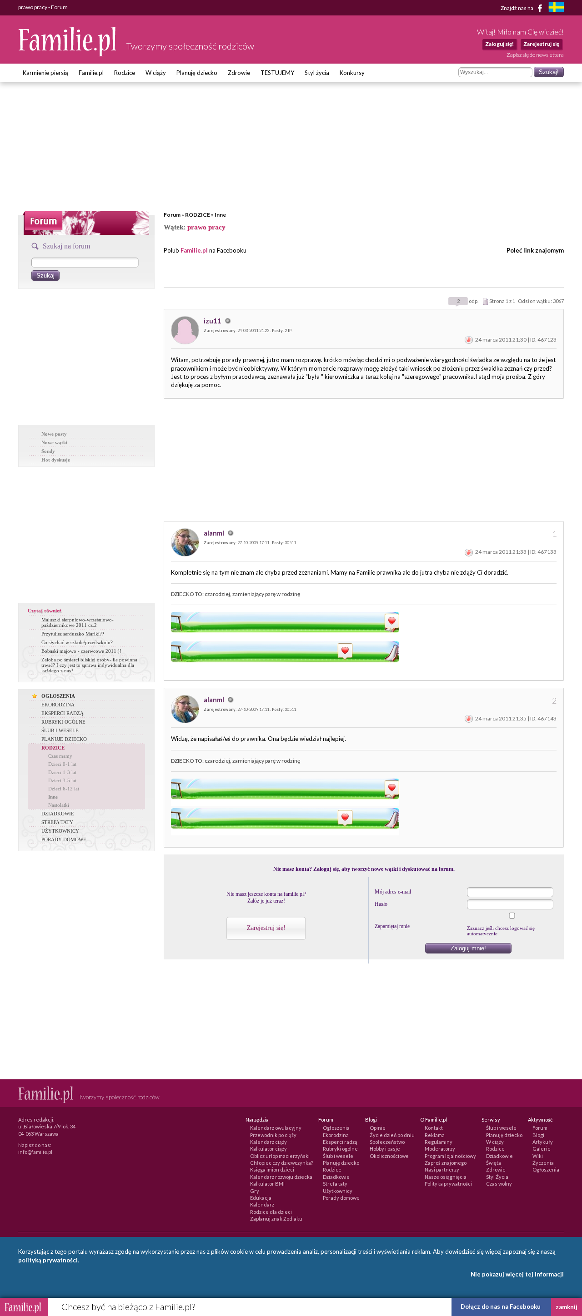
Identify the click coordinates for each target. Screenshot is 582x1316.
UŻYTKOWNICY (60, 831)
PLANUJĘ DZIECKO (64, 739)
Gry (254, 1191)
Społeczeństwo (387, 1142)
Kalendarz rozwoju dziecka (281, 1177)
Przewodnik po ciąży (273, 1135)
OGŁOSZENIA (58, 696)
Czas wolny (499, 1184)
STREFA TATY (57, 822)
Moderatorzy (440, 1149)
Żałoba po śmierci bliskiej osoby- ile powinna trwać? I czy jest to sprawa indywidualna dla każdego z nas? (89, 665)
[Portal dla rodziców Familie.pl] (67, 54)
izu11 (213, 321)
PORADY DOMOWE (63, 839)
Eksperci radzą (340, 1142)
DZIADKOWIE (57, 813)
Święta (493, 1163)
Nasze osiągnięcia (446, 1177)
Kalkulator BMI (267, 1184)
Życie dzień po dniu (392, 1135)
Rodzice (124, 72)
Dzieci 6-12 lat (63, 788)
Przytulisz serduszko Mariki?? (72, 633)
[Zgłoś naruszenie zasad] (468, 339)
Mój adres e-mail (393, 892)
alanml (215, 533)
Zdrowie (239, 72)
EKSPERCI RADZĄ (62, 713)
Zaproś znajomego (446, 1163)
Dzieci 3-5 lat (62, 780)
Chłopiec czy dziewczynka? (281, 1163)
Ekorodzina (336, 1135)
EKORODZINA (58, 704)
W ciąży (156, 72)
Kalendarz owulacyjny (275, 1128)
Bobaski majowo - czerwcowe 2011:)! (81, 651)
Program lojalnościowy (450, 1156)
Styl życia (317, 72)
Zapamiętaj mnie (392, 926)
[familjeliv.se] (556, 8)
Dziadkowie (336, 1177)
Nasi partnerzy (442, 1169)
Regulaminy (438, 1142)
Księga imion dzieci (272, 1169)
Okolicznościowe (389, 1156)
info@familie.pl (35, 1152)
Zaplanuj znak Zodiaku (276, 1219)
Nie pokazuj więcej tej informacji (517, 1274)
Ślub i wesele (338, 1156)
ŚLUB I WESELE (60, 730)
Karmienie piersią (45, 72)
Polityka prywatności (448, 1184)
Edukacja (260, 1198)
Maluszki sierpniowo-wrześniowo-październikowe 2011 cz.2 (77, 622)
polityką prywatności (48, 1260)
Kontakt (434, 1128)
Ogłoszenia (336, 1128)
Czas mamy (60, 756)
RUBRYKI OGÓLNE (63, 722)
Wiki (537, 1156)
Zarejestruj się (541, 43)
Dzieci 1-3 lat (62, 772)
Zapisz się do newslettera (535, 54)
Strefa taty (335, 1184)
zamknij (566, 1307)
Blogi (538, 1135)
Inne (220, 214)
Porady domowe (341, 1198)
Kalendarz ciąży (268, 1142)
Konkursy (352, 72)
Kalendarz (262, 1204)
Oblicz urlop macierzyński (280, 1156)
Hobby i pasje (385, 1149)
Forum (172, 214)
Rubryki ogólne (340, 1149)
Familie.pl (91, 72)
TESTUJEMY (277, 72)
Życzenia (543, 1163)
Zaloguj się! (499, 43)
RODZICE (197, 214)
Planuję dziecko (196, 72)
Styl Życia (497, 1177)
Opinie (378, 1128)
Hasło (381, 904)
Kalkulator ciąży (268, 1149)
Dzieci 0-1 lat (62, 764)
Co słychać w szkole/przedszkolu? (77, 642)
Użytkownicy (337, 1191)
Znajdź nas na (517, 7)
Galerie (541, 1149)
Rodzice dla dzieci (271, 1212)
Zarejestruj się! (266, 927)
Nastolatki (58, 805)
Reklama (435, 1135)
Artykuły (542, 1142)
